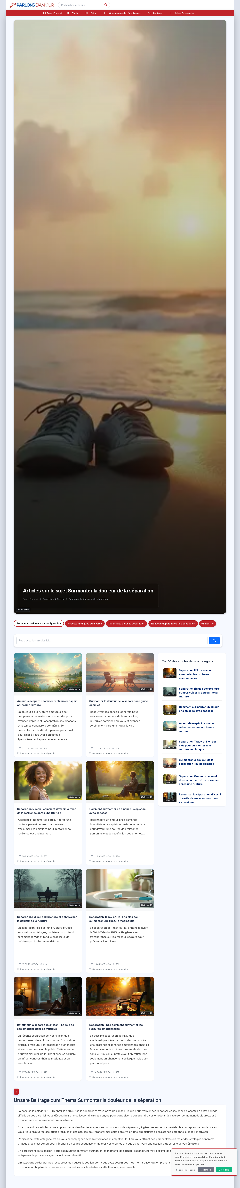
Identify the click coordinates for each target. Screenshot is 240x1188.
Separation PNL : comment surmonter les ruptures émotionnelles (196, 674)
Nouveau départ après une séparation (173, 623)
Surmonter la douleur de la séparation (39, 623)
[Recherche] (105, 5)
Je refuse (206, 1169)
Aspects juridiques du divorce (85, 623)
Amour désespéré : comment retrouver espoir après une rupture (197, 727)
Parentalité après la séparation (126, 623)
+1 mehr (205, 623)
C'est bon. (224, 1169)
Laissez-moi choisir (185, 1170)
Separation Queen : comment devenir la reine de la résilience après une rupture (199, 780)
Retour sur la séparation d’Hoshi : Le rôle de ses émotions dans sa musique (200, 798)
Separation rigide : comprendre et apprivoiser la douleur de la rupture (199, 692)
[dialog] (204, 1162)
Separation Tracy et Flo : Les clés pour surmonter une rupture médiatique (197, 745)
